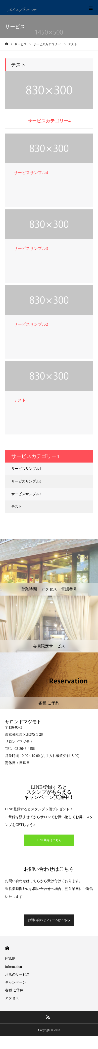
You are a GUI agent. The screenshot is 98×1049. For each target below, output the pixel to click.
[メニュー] (90, 7)
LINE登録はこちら (49, 840)
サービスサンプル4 (26, 469)
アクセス (12, 998)
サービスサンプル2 (26, 494)
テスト (16, 507)
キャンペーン (15, 982)
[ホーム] (6, 44)
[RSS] (48, 1017)
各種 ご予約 (14, 990)
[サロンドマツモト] (22, 7)
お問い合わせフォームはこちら (49, 920)
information (13, 967)
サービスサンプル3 (26, 481)
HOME (7, 948)
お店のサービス (17, 974)
